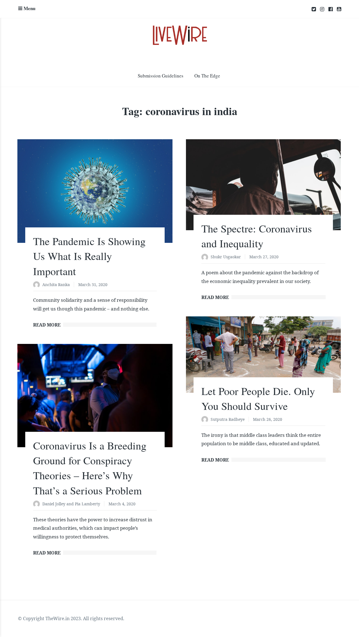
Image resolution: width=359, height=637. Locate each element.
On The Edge (207, 75)
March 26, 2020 (267, 419)
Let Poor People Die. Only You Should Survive (258, 398)
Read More (47, 325)
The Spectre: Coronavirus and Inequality (256, 235)
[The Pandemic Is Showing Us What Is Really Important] (94, 191)
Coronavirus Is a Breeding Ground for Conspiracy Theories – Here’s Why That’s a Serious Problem (89, 467)
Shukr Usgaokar (226, 256)
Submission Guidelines (160, 75)
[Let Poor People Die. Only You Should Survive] (263, 354)
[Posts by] (37, 285)
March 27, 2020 (264, 256)
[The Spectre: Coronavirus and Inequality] (263, 184)
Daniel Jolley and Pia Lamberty (71, 503)
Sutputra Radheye (228, 419)
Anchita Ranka (56, 284)
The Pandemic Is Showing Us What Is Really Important (89, 256)
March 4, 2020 (122, 503)
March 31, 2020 (92, 284)
